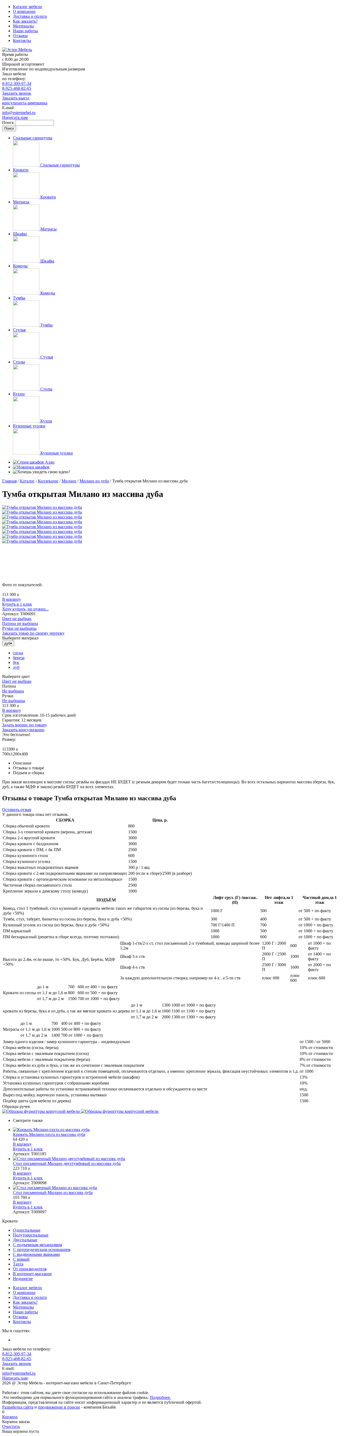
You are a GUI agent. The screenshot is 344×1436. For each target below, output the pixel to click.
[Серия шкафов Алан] (34, 462)
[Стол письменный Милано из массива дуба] (177, 1187)
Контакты (22, 40)
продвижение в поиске (59, 1407)
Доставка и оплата (30, 16)
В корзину (11, 599)
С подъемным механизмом (37, 1244)
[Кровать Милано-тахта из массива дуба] (177, 1129)
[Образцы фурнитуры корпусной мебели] (41, 1111)
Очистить (11, 1426)
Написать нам (15, 117)
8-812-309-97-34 (16, 83)
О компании (24, 11)
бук (16, 662)
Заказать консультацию (23, 729)
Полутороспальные (30, 1235)
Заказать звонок (16, 93)
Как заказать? (25, 21)
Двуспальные (25, 1240)
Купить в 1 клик (17, 604)
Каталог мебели (27, 6)
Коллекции (48, 481)
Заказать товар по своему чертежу (33, 633)
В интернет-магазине (32, 1273)
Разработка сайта (17, 1407)
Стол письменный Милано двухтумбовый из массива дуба (67, 1163)
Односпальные (26, 1230)
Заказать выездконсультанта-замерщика (24, 100)
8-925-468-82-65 (16, 88)
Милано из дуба (94, 481)
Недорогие (23, 1278)
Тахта (18, 1264)
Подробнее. (160, 1397)
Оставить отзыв (16, 809)
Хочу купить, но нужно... (25, 609)
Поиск (8, 122)
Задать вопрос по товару (24, 725)
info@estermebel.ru (18, 112)
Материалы (23, 26)
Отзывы (20, 35)
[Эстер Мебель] (17, 49)
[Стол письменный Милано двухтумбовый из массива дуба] (177, 1158)
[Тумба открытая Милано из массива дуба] (42, 507)
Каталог (27, 481)
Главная (9, 481)
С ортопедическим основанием (41, 1249)
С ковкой (21, 1259)
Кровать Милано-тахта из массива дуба (49, 1134)
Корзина (9, 1416)
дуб (16, 667)
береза (18, 657)
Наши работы (25, 31)
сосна (18, 653)
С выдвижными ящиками (36, 1254)
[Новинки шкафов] (31, 467)
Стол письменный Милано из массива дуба (53, 1192)
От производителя (29, 1269)
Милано (69, 481)
